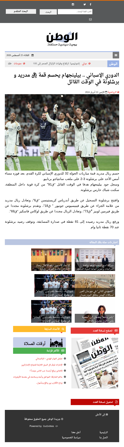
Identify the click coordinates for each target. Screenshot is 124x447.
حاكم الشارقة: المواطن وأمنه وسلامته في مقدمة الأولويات (37, 377)
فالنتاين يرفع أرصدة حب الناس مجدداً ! (46, 371)
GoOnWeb (48, 426)
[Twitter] (85, 4)
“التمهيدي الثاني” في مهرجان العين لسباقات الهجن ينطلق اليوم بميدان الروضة (96, 295)
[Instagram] (73, 4)
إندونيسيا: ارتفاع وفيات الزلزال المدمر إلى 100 (59, 63)
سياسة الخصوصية (71, 438)
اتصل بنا (103, 438)
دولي (87, 63)
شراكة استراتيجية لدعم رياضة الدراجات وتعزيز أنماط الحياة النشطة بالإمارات (95, 269)
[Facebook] (90, 4)
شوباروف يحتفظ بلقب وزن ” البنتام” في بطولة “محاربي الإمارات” (54, 293)
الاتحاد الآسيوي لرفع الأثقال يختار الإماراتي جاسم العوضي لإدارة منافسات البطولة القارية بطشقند (53, 269)
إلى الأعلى (100, 415)
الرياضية (112, 92)
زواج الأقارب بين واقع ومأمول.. (49, 383)
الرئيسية (103, 432)
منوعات (21, 63)
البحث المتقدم (21, 11)
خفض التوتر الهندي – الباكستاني (49, 359)
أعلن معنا (76, 432)
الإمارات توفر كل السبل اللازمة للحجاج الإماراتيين (41, 365)
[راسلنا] (90, 19)
